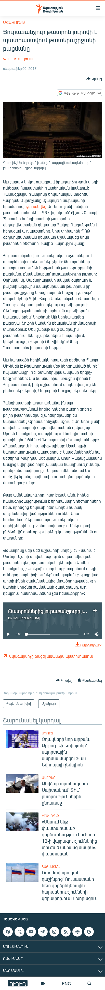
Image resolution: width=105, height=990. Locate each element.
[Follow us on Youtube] (31, 932)
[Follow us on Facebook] (8, 932)
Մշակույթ (14, 22)
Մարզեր (48, 778)
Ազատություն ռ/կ (26, 618)
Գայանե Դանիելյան (18, 59)
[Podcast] (77, 932)
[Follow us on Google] (89, 932)
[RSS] (66, 932)
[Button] (94, 79)
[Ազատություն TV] (43, 983)
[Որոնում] (89, 983)
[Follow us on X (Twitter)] (19, 932)
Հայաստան (51, 867)
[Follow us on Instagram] (54, 932)
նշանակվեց (35, 206)
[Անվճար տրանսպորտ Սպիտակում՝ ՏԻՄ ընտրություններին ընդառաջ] (22, 783)
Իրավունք (50, 816)
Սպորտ (47, 733)
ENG (66, 983)
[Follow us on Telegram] (42, 932)
